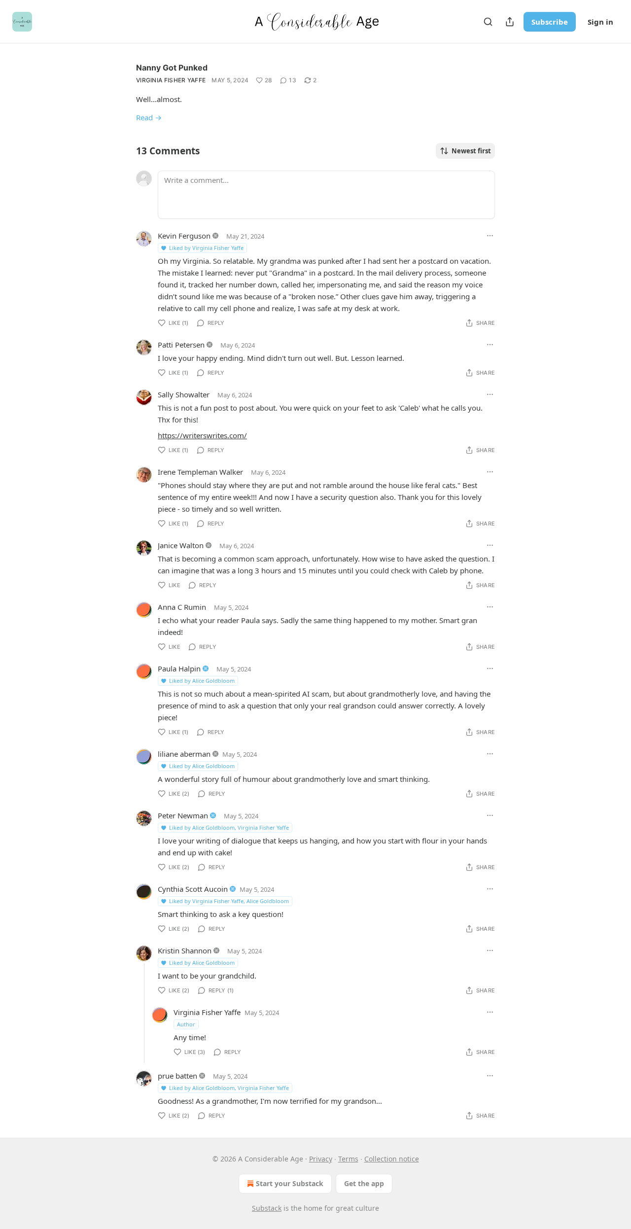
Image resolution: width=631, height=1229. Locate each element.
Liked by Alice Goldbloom (202, 680)
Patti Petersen (181, 345)
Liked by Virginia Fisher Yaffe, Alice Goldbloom (229, 901)
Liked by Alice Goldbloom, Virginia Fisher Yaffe (229, 827)
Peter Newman (183, 815)
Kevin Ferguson (184, 236)
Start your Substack (289, 1183)
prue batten (177, 1076)
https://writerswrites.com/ (202, 435)
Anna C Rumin (182, 607)
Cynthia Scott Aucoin (193, 889)
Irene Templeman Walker (200, 472)
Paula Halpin (179, 668)
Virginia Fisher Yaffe (171, 80)
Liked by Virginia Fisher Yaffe (206, 247)
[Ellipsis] (490, 236)
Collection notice (391, 1158)
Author (186, 1024)
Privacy (320, 1158)
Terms (348, 1158)
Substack (266, 1208)
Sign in (600, 22)
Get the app (364, 1183)
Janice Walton (181, 545)
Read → (149, 117)
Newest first (471, 150)
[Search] (488, 22)
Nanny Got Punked (172, 67)
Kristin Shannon (184, 950)
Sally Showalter (184, 394)
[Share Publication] (510, 22)
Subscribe (549, 22)
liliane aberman (184, 754)
